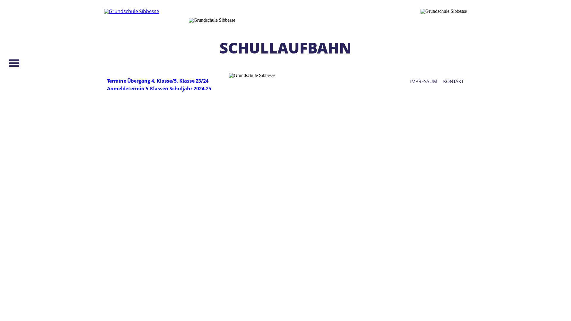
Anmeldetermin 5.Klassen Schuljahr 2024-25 (159, 88)
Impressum (423, 81)
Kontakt (453, 81)
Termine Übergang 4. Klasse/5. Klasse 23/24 (157, 80)
